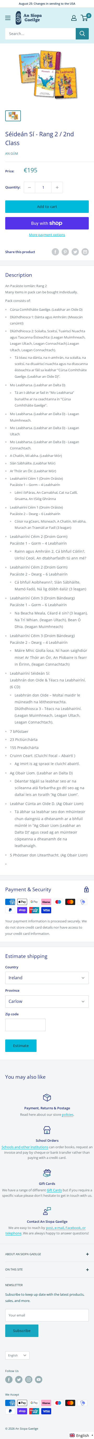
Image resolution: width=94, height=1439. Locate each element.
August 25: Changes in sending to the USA (47, 3)
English (13, 1355)
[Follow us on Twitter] (18, 1379)
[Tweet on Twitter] (75, 251)
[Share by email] (85, 251)
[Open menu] (7, 18)
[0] (84, 18)
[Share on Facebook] (55, 251)
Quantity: (13, 187)
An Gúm (11, 153)
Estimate (21, 1045)
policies (67, 1114)
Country (11, 967)
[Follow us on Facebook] (9, 1379)
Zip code (12, 1014)
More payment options (47, 234)
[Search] (82, 33)
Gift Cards (54, 1190)
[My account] (74, 18)
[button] (81, 1435)
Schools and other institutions (25, 1147)
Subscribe (22, 1330)
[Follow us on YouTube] (38, 1379)
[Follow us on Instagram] (28, 1379)
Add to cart (47, 206)
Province (12, 990)
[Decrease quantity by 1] (29, 187)
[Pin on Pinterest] (65, 251)
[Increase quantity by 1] (57, 187)
